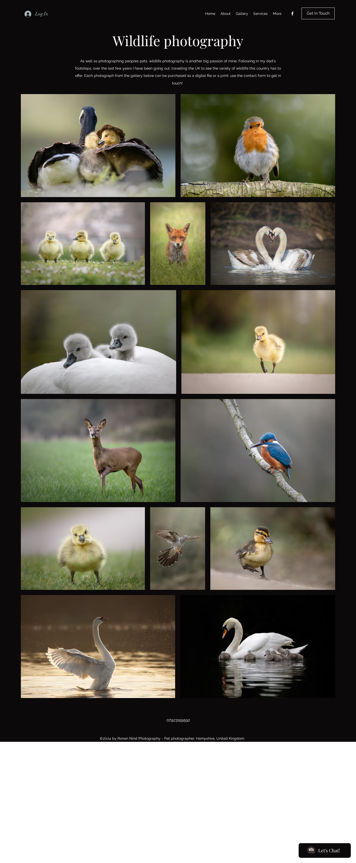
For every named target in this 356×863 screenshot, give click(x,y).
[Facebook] (292, 13)
